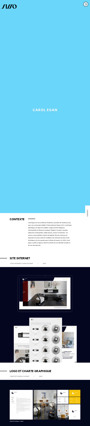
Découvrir (79, 362)
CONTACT (87, 213)
